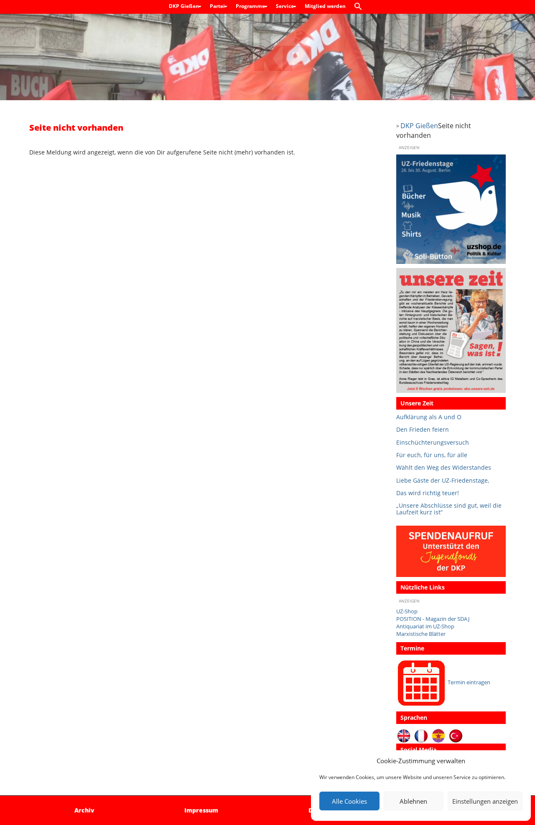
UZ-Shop (407, 611)
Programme (251, 6)
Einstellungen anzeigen (485, 801)
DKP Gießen (184, 6)
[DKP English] (404, 735)
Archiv (84, 810)
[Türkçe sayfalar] (456, 735)
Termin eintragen (469, 682)
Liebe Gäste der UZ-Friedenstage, (442, 480)
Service (285, 6)
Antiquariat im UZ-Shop (425, 626)
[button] (360, 7)
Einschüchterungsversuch (432, 442)
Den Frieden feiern (422, 429)
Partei (218, 6)
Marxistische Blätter (421, 634)
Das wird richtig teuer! (427, 493)
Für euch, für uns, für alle (431, 455)
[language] (421, 735)
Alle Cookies (349, 801)
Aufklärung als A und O (428, 417)
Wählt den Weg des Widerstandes (443, 467)
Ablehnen (413, 801)
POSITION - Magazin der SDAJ (432, 619)
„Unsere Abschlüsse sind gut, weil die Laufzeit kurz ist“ (449, 508)
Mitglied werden (325, 6)
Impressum (201, 810)
